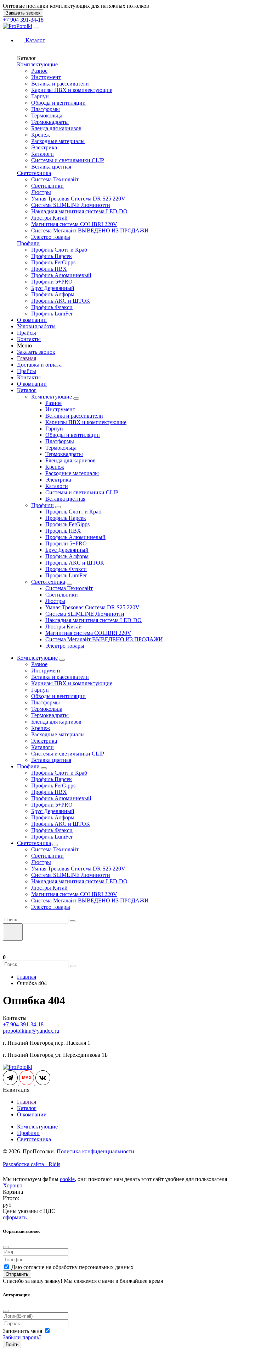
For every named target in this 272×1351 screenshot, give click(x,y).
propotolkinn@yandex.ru (31, 1031)
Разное (39, 71)
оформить (15, 1217)
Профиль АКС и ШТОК (60, 301)
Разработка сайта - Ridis (31, 1164)
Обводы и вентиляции (58, 103)
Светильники (47, 186)
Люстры (41, 192)
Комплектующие (37, 64)
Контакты (29, 339)
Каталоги (42, 154)
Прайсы (26, 333)
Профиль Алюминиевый (61, 275)
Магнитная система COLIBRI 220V (74, 224)
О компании (32, 320)
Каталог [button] (34, 40)
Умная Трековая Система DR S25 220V (78, 199)
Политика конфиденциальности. (96, 1151)
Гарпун (40, 96)
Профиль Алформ (52, 294)
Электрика (44, 147)
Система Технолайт (55, 179)
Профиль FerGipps (53, 262)
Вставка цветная (51, 167)
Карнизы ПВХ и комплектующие (71, 90)
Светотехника (34, 173)
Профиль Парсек (51, 256)
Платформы (45, 109)
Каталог (26, 390)
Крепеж (40, 135)
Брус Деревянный (52, 288)
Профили (28, 243)
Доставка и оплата (39, 365)
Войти (12, 1344)
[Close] (5, 1247)
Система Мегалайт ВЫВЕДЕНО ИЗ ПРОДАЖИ (90, 230)
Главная (26, 358)
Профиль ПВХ (49, 269)
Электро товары (50, 237)
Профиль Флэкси (52, 307)
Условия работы (36, 326)
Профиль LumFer (52, 314)
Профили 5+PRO (52, 282)
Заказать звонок (23, 13)
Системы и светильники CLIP (67, 160)
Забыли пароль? (22, 1337)
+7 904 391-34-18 (23, 20)
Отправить (17, 1274)
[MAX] (27, 1083)
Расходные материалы (58, 141)
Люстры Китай (49, 218)
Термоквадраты (50, 122)
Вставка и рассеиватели (60, 84)
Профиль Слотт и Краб (59, 250)
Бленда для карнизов (56, 128)
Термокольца (46, 115)
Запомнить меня (23, 1331)
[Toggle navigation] (36, 28)
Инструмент (46, 77)
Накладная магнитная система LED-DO (79, 211)
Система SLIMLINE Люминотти (70, 205)
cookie (67, 1179)
